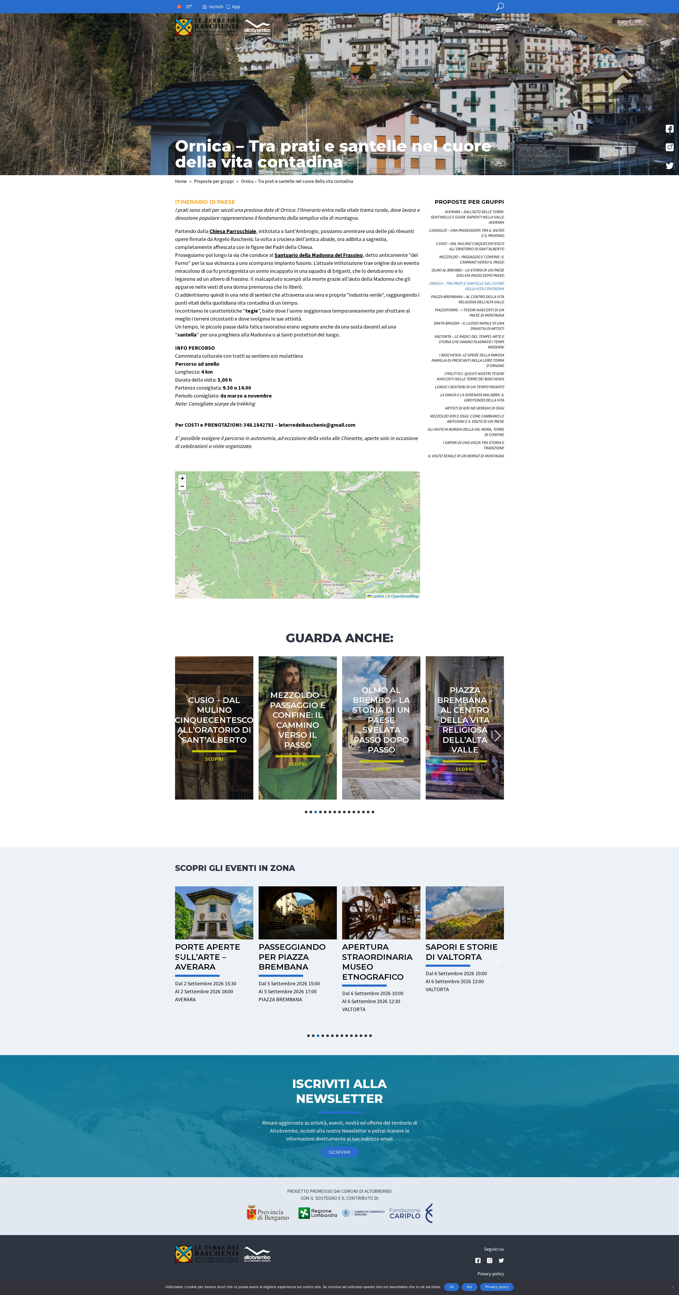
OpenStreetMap (405, 596)
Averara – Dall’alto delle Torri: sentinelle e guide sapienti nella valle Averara (467, 217)
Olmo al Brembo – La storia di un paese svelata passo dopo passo (467, 272)
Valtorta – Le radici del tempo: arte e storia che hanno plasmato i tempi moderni (469, 341)
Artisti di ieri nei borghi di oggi (474, 408)
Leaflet (377, 596)
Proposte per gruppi (214, 181)
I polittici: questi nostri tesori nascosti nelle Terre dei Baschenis (470, 376)
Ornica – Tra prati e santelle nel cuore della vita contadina (466, 286)
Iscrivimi (340, 1152)
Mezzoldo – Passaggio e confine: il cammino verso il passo (471, 259)
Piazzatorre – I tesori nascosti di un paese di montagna (469, 312)
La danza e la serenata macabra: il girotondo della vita (472, 397)
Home (181, 181)
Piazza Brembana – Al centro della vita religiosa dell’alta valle (467, 299)
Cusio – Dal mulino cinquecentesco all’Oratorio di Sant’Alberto (470, 246)
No (469, 1287)
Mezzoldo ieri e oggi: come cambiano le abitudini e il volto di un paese (467, 418)
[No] (672, 1287)
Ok (451, 1287)
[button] (182, 478)
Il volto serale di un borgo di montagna (466, 455)
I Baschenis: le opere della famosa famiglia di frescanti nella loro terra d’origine (467, 360)
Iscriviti (216, 7)
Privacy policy (490, 1274)
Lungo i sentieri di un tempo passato (469, 386)
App (236, 7)
